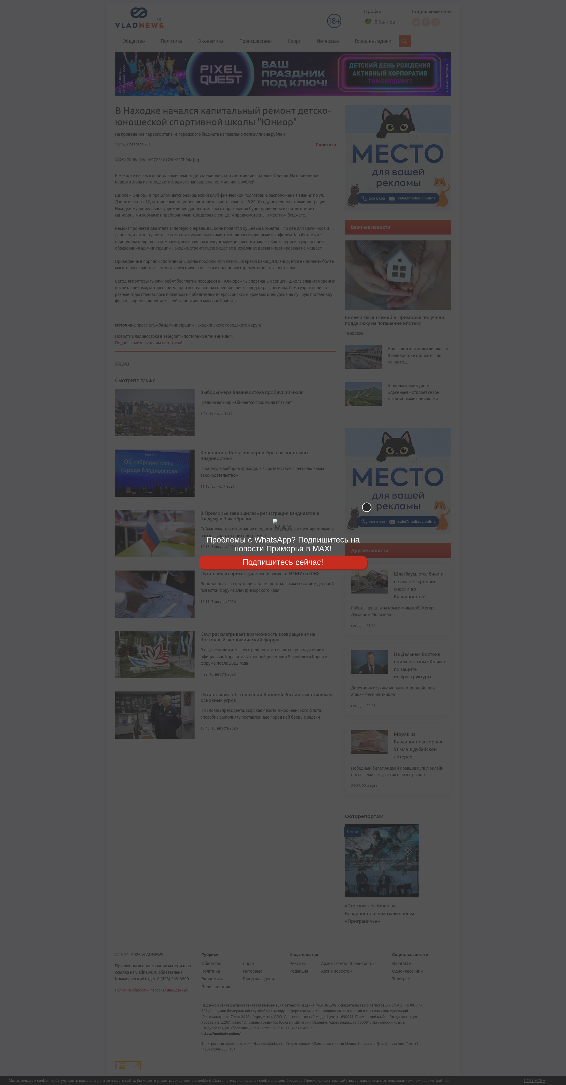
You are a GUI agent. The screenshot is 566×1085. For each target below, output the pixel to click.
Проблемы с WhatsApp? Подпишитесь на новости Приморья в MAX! (283, 544)
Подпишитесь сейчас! (283, 562)
